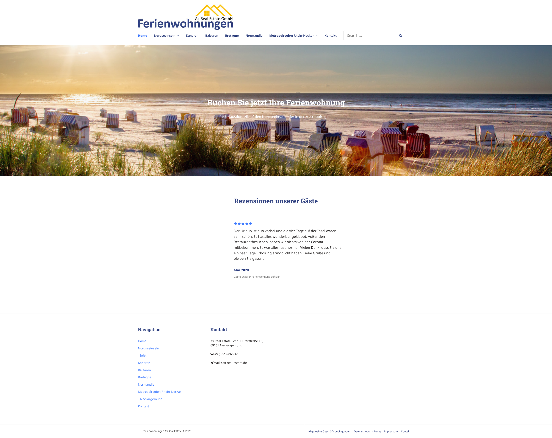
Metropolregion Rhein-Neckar (291, 35)
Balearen (211, 35)
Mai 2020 (241, 270)
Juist (143, 355)
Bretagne (232, 35)
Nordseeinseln (164, 35)
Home (142, 35)
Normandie (254, 35)
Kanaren (192, 35)
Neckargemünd (151, 399)
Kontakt (331, 35)
